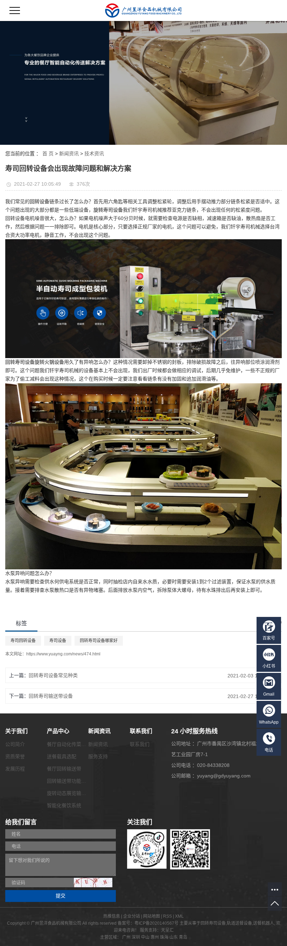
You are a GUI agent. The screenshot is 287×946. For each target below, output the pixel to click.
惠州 (154, 937)
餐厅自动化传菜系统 (69, 744)
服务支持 (98, 756)
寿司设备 (57, 640)
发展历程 (15, 768)
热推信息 (111, 916)
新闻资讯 (69, 153)
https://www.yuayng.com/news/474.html (63, 654)
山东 (173, 937)
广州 (126, 937)
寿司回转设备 (23, 640)
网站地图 (151, 916)
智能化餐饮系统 (64, 805)
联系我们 (139, 744)
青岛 (183, 937)
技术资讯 (94, 153)
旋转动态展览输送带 (69, 793)
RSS (167, 916)
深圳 (136, 937)
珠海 (164, 937)
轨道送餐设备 (239, 923)
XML (179, 916)
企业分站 (131, 916)
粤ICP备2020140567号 (156, 923)
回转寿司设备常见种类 (53, 675)
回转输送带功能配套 (69, 781)
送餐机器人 (263, 923)
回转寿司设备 (213, 923)
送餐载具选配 (61, 756)
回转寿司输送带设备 (51, 696)
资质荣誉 (15, 756)
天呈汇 (167, 930)
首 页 (48, 153)
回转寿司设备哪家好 (99, 640)
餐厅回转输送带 (64, 768)
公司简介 (15, 744)
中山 (145, 937)
